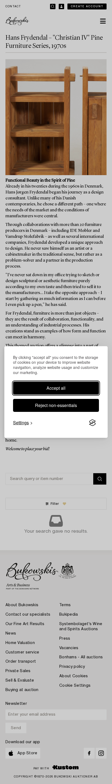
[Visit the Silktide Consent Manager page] (92, 422)
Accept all (56, 388)
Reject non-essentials (56, 405)
